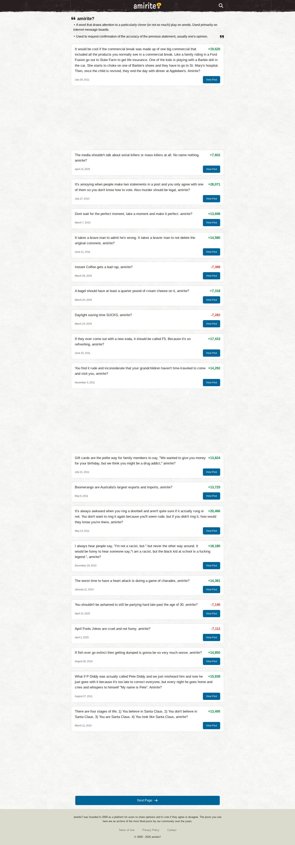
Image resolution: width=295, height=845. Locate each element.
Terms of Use (126, 830)
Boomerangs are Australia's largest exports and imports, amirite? (123, 487)
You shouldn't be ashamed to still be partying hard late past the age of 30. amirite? (136, 605)
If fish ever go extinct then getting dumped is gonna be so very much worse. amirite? (138, 653)
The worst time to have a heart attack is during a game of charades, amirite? (132, 581)
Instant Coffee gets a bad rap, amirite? (103, 267)
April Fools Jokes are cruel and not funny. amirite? (112, 629)
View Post (211, 79)
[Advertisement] (147, 118)
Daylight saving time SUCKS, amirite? (103, 315)
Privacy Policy (150, 830)
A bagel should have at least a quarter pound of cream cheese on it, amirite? (132, 291)
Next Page (144, 800)
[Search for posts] (221, 5)
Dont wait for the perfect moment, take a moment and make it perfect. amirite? (133, 214)
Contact (171, 830)
